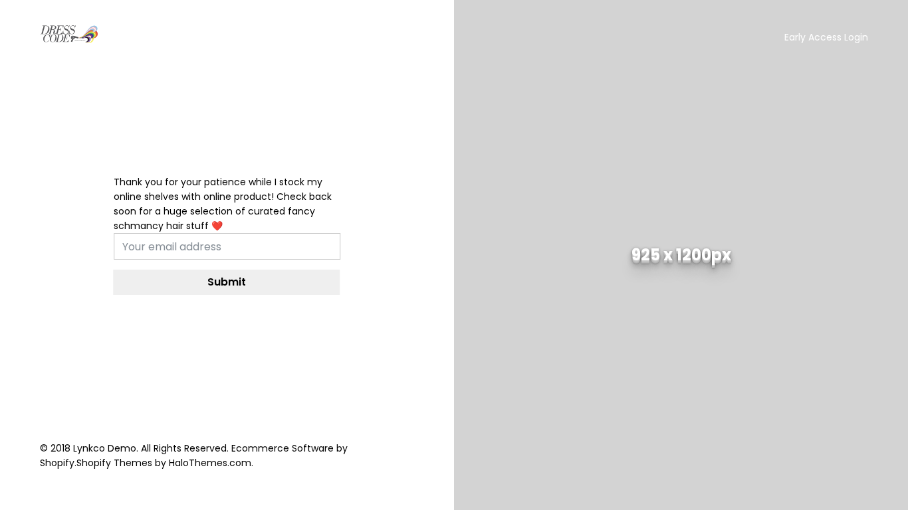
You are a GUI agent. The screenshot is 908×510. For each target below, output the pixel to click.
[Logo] (69, 34)
